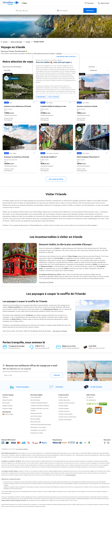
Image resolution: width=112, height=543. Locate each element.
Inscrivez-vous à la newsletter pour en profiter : (16, 371)
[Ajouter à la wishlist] (33, 102)
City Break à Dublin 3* (48, 157)
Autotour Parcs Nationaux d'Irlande (17, 106)
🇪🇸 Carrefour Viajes (7, 414)
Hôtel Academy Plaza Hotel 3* (88, 157)
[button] (16, 96)
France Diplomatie (35, 397)
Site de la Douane (35, 400)
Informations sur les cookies (38, 427)
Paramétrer (41, 97)
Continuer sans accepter (65, 56)
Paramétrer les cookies (36, 433)
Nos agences (89, 397)
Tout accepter (53, 97)
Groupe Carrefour (63, 397)
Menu (25, 3)
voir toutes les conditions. (22, 449)
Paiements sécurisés (36, 413)
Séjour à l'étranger (16, 41)
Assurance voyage (7, 408)
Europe (28, 41)
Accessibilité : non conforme (38, 430)
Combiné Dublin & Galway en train (53, 106)
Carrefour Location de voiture (66, 403)
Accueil (5, 41)
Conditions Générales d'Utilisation (39, 405)
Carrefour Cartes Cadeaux (65, 414)
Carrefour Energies (63, 408)
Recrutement (6, 403)
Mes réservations (91, 400)
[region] (56, 77)
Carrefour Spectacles (64, 400)
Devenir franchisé (7, 400)
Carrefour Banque (63, 405)
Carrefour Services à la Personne (67, 417)
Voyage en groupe (7, 405)
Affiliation (5, 397)
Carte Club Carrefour (36, 416)
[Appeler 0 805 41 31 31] (98, 403)
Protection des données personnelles (40, 424)
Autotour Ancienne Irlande (87, 106)
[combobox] (16, 70)
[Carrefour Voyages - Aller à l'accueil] (10, 3)
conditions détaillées (71, 475)
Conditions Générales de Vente (39, 403)
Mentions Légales (35, 419)
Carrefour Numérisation (64, 419)
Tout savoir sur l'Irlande (46, 282)
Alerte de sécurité (35, 421)
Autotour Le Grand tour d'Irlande (16, 157)
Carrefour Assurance (64, 411)
